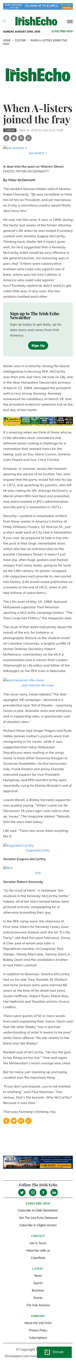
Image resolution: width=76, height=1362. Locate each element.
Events (38, 1298)
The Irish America (38, 1305)
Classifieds (38, 1258)
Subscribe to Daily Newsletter (38, 1210)
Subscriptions (38, 1338)
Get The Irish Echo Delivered (38, 1218)
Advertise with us (38, 1250)
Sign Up (38, 345)
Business (38, 1290)
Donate (58, 1352)
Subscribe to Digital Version (38, 1225)
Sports (38, 1283)
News (38, 1276)
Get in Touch (38, 1243)
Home (7, 40)
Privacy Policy (38, 1330)
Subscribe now (62, 31)
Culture (20, 40)
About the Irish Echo (38, 1323)
